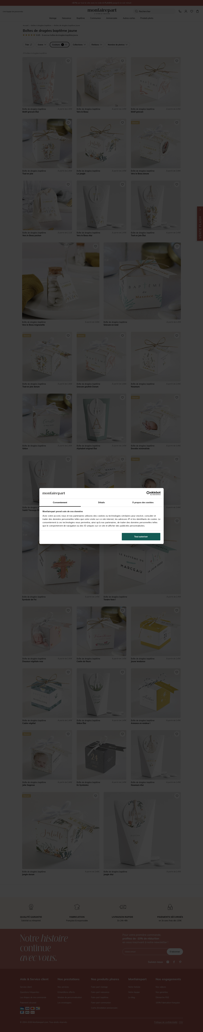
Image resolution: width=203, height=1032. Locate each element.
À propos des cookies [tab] (143, 502)
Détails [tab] (101, 502)
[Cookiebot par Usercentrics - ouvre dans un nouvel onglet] (148, 493)
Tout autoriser (141, 536)
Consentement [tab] (60, 502)
